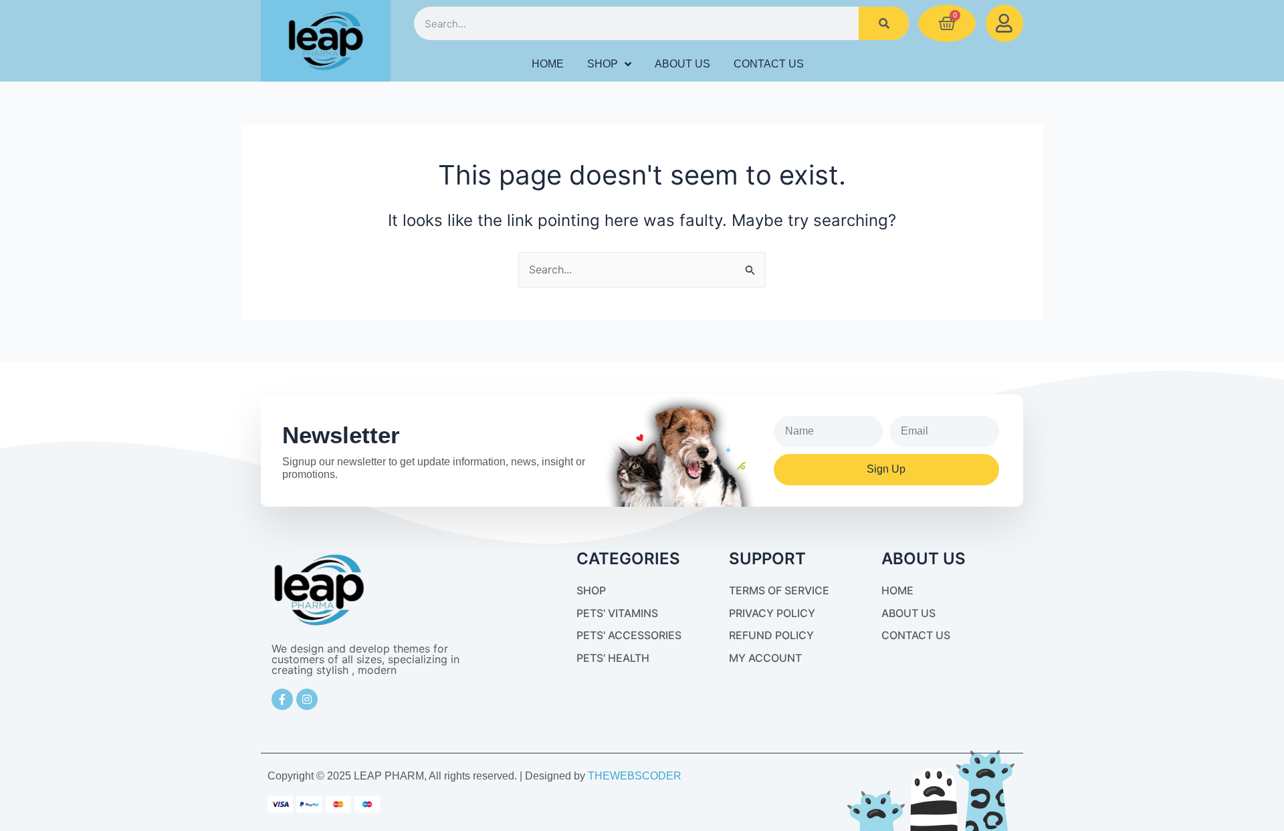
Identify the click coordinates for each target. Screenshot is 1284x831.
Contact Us (769, 64)
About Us (682, 64)
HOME (548, 64)
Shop (602, 64)
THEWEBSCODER (634, 776)
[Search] (884, 23)
